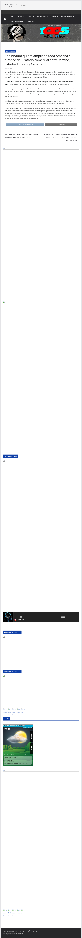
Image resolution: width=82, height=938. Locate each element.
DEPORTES (54, 17)
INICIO (13, 17)
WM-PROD (9, 68)
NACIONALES (41, 17)
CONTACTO (30, 21)
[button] (47, 16)
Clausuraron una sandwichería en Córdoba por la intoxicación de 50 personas (21, 135)
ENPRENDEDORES (17, 21)
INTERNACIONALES (67, 17)
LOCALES (21, 17)
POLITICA (31, 17)
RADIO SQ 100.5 (20, 931)
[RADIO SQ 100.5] (5, 19)
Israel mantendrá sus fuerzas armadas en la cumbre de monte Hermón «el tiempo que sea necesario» (60, 137)
